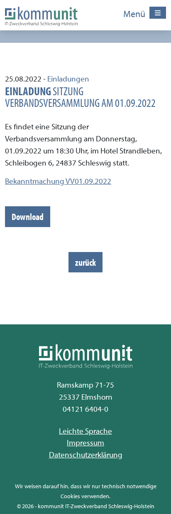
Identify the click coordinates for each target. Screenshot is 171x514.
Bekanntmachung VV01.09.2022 (58, 181)
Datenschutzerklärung (85, 455)
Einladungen (68, 79)
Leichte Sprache (85, 431)
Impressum (85, 442)
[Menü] (157, 13)
